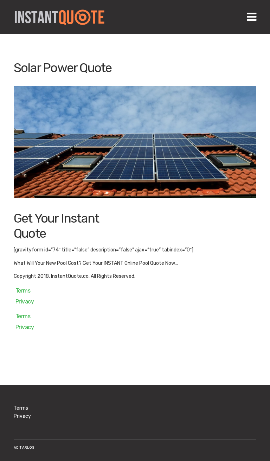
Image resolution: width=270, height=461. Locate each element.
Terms (22, 290)
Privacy (24, 301)
